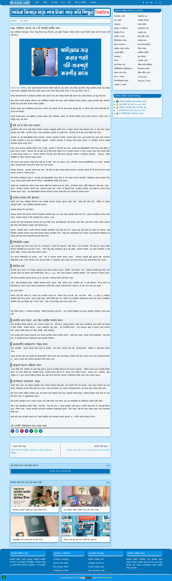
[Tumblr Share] (31, 431)
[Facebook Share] (12, 431)
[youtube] (151, 2)
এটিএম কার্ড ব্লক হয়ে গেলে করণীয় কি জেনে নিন (80, 539)
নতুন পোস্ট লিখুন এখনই (96, 570)
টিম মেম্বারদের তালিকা (60, 567)
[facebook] (143, 2)
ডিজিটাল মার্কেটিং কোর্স (95, 559)
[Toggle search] (160, 3)
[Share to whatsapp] (36, 431)
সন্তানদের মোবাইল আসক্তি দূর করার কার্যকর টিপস (30, 510)
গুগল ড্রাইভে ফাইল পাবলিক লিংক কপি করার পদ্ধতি (81, 510)
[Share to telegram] (40, 431)
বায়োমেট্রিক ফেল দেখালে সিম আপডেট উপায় (28, 539)
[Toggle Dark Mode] (156, 3)
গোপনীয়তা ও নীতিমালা (60, 559)
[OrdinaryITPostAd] (60, 12)
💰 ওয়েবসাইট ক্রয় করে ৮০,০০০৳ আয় (131, 104)
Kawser (109, 578)
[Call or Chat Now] (4, 577)
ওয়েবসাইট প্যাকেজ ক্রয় (96, 563)
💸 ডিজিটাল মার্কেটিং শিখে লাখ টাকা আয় (131, 107)
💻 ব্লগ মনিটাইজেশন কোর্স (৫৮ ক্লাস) (129, 113)
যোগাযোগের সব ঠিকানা (61, 570)
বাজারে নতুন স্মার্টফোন (19, 88)
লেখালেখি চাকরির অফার (96, 567)
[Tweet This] (17, 431)
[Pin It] (22, 431)
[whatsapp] (147, 2)
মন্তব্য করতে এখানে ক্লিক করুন (61, 471)
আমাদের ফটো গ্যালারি (60, 563)
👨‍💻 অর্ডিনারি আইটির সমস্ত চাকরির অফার (131, 101)
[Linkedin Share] (26, 431)
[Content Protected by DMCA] (86, 578)
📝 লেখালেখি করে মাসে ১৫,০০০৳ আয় (130, 110)
